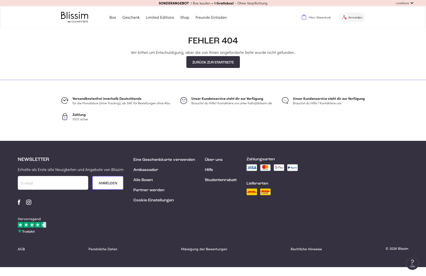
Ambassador (145, 170)
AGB (21, 249)
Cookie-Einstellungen (153, 200)
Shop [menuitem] (184, 17)
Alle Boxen (143, 180)
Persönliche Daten (103, 249)
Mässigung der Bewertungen (204, 249)
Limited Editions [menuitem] (160, 17)
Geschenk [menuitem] (131, 17)
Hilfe (209, 170)
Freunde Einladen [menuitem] (211, 17)
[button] (213, 3)
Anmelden (108, 183)
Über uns (214, 160)
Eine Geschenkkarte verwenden (164, 160)
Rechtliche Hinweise (306, 249)
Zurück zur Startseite (213, 62)
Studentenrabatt (221, 180)
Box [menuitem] (112, 17)
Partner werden (148, 190)
